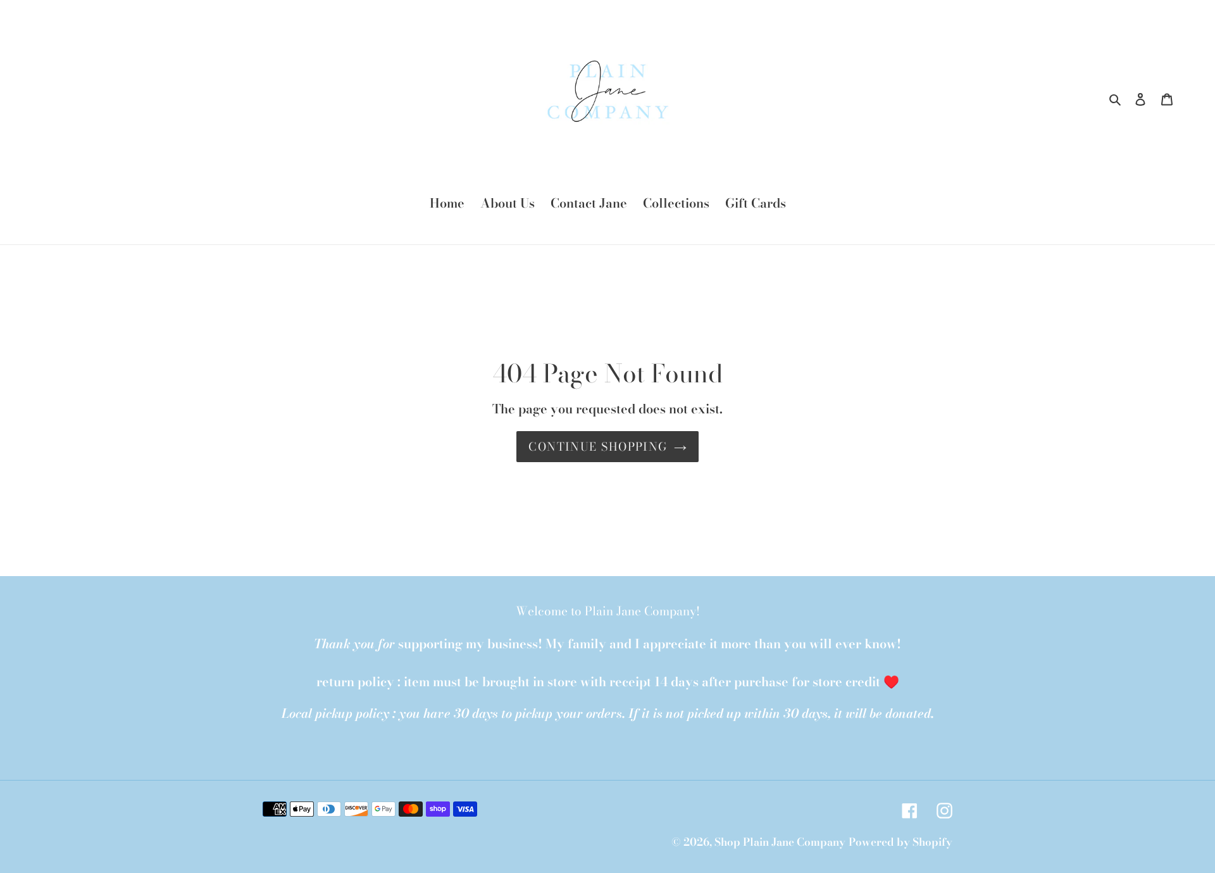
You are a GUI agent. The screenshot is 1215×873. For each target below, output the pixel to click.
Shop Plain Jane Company (779, 842)
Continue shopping (597, 446)
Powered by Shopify (900, 842)
